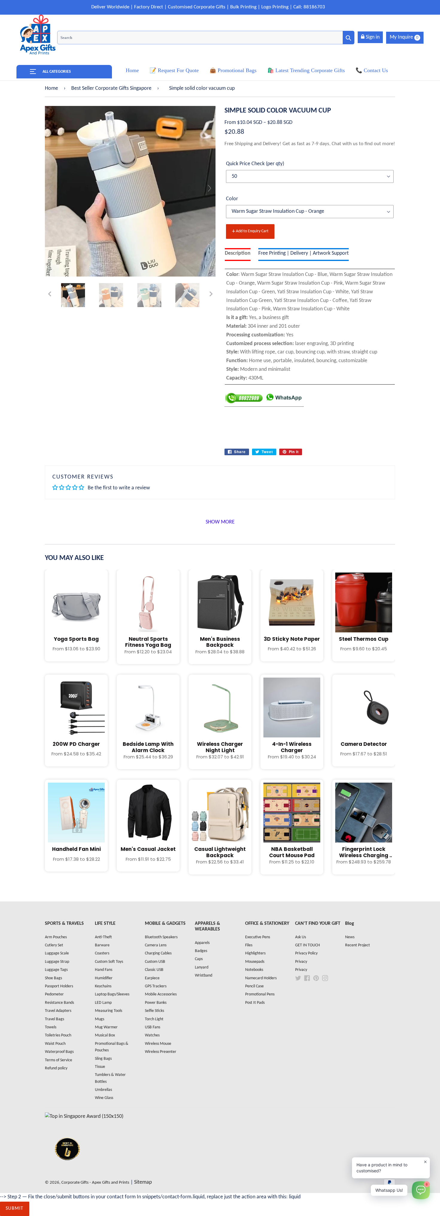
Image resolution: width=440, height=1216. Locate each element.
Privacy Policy (306, 953)
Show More (220, 522)
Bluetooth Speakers (161, 937)
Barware (102, 945)
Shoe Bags (53, 978)
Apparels (202, 943)
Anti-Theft (103, 937)
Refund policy (56, 1068)
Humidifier (104, 978)
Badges (201, 951)
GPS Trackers (155, 986)
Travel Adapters (58, 1011)
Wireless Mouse (158, 1044)
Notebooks (254, 970)
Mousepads (254, 962)
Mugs (99, 1019)
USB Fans (152, 1027)
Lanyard (201, 967)
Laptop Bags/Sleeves (112, 994)
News (349, 937)
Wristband (203, 975)
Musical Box (105, 1035)
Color (232, 199)
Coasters (102, 953)
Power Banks (155, 1003)
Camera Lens (155, 945)
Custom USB (155, 962)
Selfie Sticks (154, 1011)
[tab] (238, 254)
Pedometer (54, 994)
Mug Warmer (106, 1027)
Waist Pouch (55, 1044)
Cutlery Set (54, 945)
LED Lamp (103, 1003)
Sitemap (143, 1182)
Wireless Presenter (160, 1052)
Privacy (301, 962)
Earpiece (152, 978)
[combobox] (205, 37)
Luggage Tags (56, 970)
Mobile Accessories (161, 994)
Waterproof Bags (59, 1052)
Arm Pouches (56, 937)
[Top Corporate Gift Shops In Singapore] (84, 1116)
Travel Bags (54, 1019)
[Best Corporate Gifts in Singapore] (67, 1168)
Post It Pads (255, 1003)
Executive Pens (257, 937)
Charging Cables (158, 953)
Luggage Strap (57, 962)
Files (248, 945)
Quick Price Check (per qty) (255, 164)
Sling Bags (103, 1058)
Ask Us (300, 937)
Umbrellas (103, 1090)
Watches (152, 1035)
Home (51, 88)
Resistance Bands (59, 1003)
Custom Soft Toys (109, 962)
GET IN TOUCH (307, 945)
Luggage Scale (57, 953)
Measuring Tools (108, 1011)
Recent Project (357, 945)
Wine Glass (104, 1098)
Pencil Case (254, 986)
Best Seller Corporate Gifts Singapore (111, 88)
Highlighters (255, 953)
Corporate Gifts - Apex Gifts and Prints (95, 1182)
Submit (15, 1208)
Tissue (100, 1067)
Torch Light (154, 1019)
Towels (50, 1027)
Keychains (103, 986)
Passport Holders (59, 986)
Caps (199, 959)
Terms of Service (58, 1060)
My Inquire (404, 37)
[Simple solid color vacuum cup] (73, 295)
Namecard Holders (261, 978)
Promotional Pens (259, 994)
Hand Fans (103, 970)
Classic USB (154, 970)
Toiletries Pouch (58, 1035)
